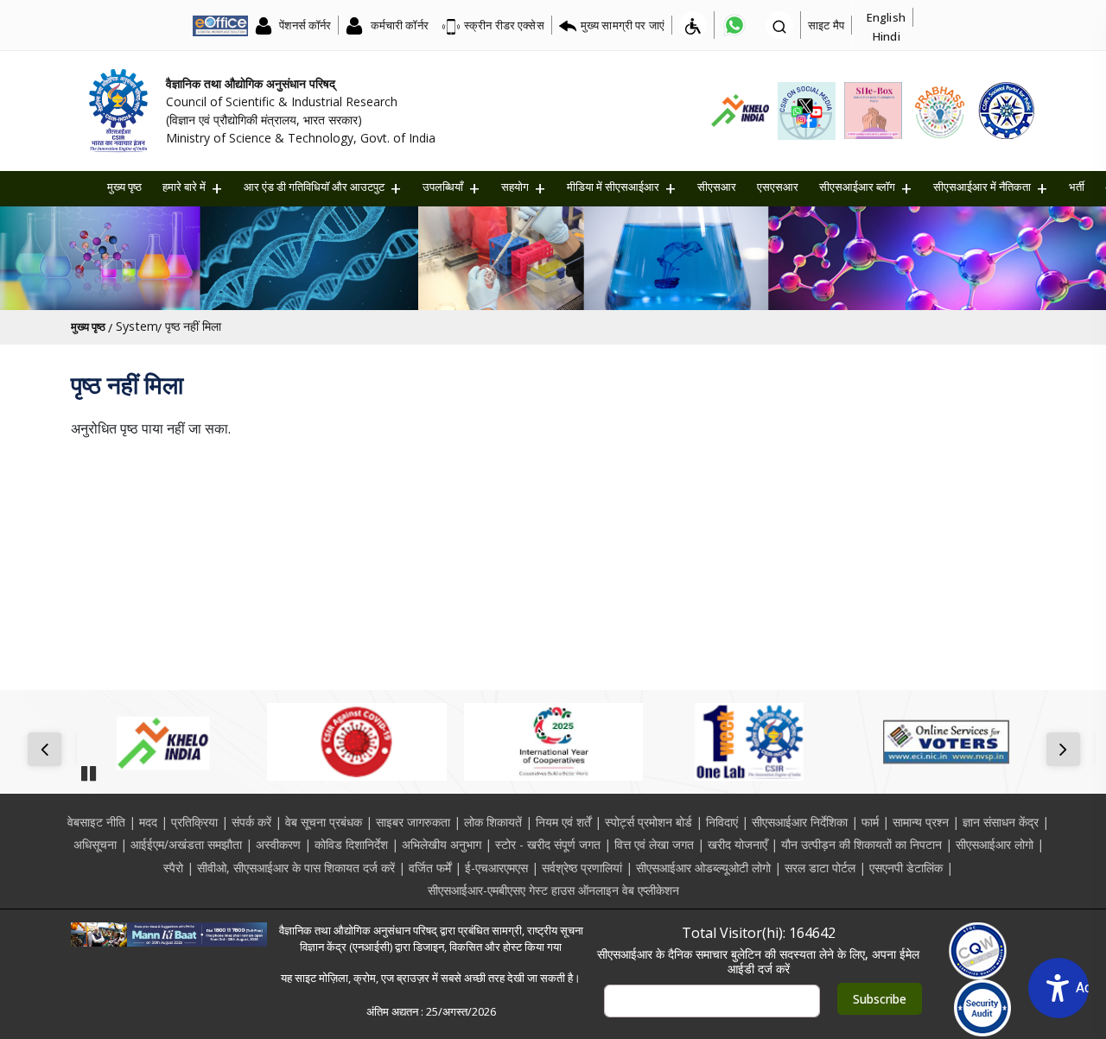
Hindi (886, 36)
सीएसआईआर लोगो (994, 844)
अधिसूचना (95, 844)
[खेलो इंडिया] (160, 742)
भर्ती (1076, 186)
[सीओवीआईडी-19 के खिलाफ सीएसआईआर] (356, 742)
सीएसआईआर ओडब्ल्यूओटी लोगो (703, 867)
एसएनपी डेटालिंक (906, 867)
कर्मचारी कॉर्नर (397, 25)
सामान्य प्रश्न (921, 822)
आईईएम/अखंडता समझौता (186, 844)
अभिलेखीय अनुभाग (441, 844)
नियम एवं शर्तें (563, 822)
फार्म (870, 822)
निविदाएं (722, 822)
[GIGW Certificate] (977, 950)
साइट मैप (826, 25)
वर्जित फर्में (430, 867)
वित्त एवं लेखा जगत (654, 844)
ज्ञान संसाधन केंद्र (1001, 822)
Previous (48, 750)
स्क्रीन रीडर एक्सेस (504, 25)
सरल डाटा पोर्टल (820, 867)
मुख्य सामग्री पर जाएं (622, 25)
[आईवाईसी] (553, 742)
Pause (88, 767)
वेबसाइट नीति (96, 822)
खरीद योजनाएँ (737, 844)
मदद (148, 822)
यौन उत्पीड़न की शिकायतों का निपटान (861, 844)
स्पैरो (173, 867)
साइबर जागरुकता (413, 822)
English (886, 17)
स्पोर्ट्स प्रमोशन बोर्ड (648, 822)
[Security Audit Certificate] (983, 1007)
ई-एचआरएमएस (496, 867)
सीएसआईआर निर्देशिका (800, 822)
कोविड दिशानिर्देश (351, 844)
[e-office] (220, 25)
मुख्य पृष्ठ (124, 186)
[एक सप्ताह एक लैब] (749, 742)
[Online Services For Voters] (945, 742)
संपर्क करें (251, 822)
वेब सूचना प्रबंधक (323, 822)
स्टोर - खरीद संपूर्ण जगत (548, 844)
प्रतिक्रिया (194, 822)
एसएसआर (777, 186)
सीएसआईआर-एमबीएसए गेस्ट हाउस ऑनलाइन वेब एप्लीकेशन (553, 890)
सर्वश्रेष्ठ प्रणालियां (582, 867)
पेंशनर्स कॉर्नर (303, 25)
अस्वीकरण (278, 844)
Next (1067, 750)
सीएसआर (716, 186)
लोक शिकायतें (493, 822)
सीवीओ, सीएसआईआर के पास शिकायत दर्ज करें (296, 867)
